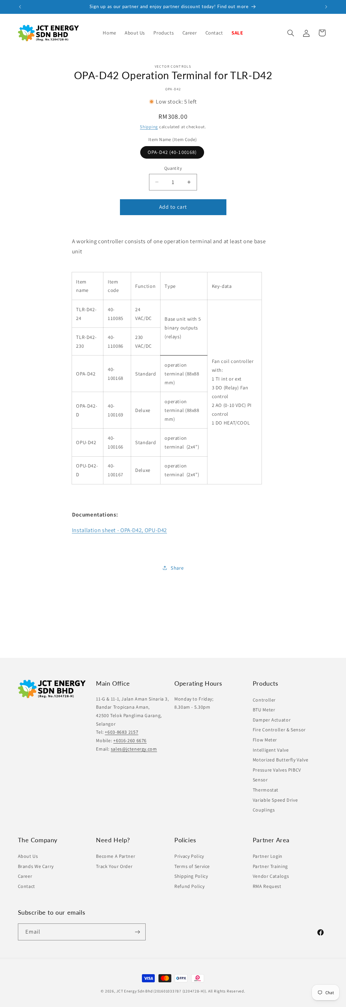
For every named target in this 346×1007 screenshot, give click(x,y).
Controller (264, 700)
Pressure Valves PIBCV (277, 770)
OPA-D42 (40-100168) (172, 152)
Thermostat (265, 790)
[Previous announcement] (20, 7)
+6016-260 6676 (130, 740)
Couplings (264, 810)
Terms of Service (192, 866)
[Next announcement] (326, 7)
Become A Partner (115, 856)
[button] (163, 32)
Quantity (173, 168)
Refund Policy (189, 886)
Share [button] (177, 568)
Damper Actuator (272, 720)
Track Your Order (114, 866)
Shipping (149, 127)
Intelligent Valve (271, 750)
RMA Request (267, 886)
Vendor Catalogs (271, 876)
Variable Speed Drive (275, 800)
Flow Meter (265, 740)
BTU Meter (264, 710)
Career (25, 876)
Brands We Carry (36, 866)
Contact (26, 886)
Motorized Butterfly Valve (280, 760)
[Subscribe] (137, 931)
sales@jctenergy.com (134, 749)
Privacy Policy (189, 856)
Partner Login (267, 856)
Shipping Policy (191, 876)
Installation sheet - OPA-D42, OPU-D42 (119, 530)
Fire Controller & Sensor (279, 730)
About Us (28, 856)
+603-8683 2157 (121, 732)
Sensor (260, 780)
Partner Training (270, 866)
